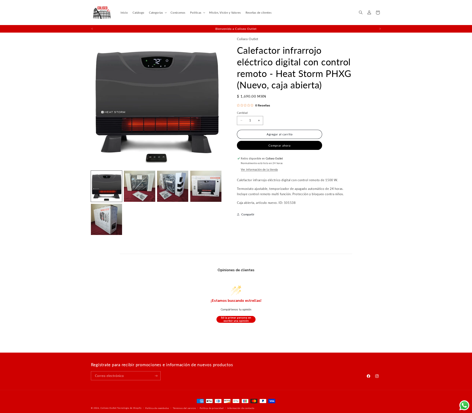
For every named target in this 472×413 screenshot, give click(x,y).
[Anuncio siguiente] (380, 28)
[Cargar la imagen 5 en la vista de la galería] (106, 219)
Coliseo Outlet (108, 408)
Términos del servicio (184, 408)
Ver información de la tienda (259, 169)
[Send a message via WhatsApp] (464, 405)
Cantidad (242, 112)
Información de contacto (240, 408)
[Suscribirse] (156, 375)
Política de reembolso (157, 408)
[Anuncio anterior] (92, 28)
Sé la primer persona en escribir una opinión (236, 319)
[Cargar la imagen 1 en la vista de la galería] (106, 186)
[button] (157, 12)
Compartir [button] (247, 214)
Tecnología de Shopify (129, 408)
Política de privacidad (211, 408)
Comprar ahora (279, 145)
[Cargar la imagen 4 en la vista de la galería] (205, 186)
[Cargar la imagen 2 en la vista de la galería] (139, 186)
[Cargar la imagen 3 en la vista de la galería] (172, 186)
